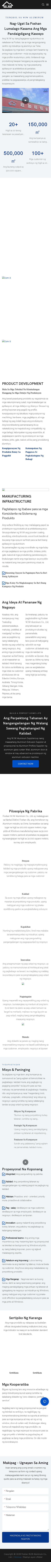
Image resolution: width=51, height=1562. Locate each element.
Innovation (25, 960)
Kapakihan (25, 927)
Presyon (25, 861)
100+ (38, 153)
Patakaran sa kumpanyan (25, 1139)
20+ (13, 124)
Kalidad (25, 894)
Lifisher (39, 1557)
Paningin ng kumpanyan (25, 1125)
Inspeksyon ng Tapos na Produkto (25, 241)
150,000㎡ (37, 128)
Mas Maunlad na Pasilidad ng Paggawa (25, 304)
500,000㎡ (13, 157)
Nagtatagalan (25, 996)
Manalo (25, 1037)
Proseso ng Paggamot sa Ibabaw (26, 368)
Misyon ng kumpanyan (25, 1111)
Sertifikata (13, 1373)
